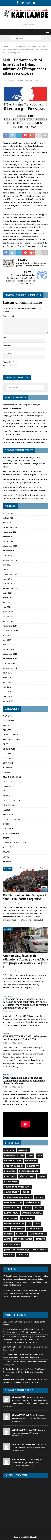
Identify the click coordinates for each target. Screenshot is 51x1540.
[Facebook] (17, 3)
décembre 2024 (10, 527)
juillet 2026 (8, 517)
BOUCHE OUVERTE (11, 739)
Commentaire (9, 316)
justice (27, 1207)
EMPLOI (6, 772)
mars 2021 (7, 578)
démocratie (10, 1176)
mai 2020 (7, 607)
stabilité (40, 1239)
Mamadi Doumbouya (32, 1213)
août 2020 (8, 592)
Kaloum (38, 1207)
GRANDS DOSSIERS (12, 777)
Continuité (30, 1160)
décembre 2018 (10, 653)
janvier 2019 (8, 649)
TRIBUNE (7, 861)
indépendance (32, 1202)
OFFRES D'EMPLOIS (12, 819)
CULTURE (7, 753)
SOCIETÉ (7, 847)
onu (6, 1228)
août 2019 (7, 635)
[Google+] (28, 3)
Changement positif (14, 1155)
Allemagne (23, 1150)
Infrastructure (12, 1207)
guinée (26, 1192)
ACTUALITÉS (8, 720)
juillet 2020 (8, 597)
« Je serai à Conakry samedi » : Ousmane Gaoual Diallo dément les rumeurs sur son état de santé (25, 1381)
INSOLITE (7, 781)
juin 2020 (7, 602)
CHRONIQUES (9, 748)
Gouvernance (10, 1181)
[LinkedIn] (33, 3)
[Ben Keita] (6, 1433)
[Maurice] (6, 1463)
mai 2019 (7, 644)
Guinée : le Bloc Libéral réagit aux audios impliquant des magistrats (24, 1363)
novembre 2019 (10, 625)
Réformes (21, 1234)
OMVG (37, 1223)
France (42, 1176)
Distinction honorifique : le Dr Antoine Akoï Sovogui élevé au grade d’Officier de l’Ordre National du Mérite (24, 1372)
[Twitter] (22, 3)
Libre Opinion (9, 805)
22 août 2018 (10, 80)
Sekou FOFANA (26, 80)
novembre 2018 (10, 658)
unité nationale (12, 1244)
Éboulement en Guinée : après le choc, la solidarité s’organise (25, 897)
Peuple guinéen (34, 1228)
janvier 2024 (8, 541)
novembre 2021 (10, 574)
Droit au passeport (28, 1171)
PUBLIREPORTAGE (11, 833)
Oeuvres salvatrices (14, 1223)
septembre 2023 (10, 560)
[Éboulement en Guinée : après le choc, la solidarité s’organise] (25, 879)
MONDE (6, 809)
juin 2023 (7, 564)
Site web (7, 353)
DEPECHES (8, 758)
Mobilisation (10, 1218)
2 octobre (9, 1150)
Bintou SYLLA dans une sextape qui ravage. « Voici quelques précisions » (25, 473)
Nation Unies (27, 1218)
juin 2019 (7, 639)
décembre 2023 (10, 545)
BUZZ (5, 744)
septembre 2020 (10, 588)
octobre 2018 (9, 663)
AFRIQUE (7, 725)
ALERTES (7, 730)
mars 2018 (7, 696)
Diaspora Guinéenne (13, 1166)
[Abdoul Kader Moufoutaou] (6, 1448)
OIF (29, 1223)
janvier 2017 (8, 700)
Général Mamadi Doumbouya (18, 1197)
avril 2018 (7, 691)
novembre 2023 (10, 550)
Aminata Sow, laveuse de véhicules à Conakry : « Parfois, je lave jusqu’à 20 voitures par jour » (25, 414)
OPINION (7, 823)
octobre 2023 (9, 555)
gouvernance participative (17, 1187)
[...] (41, 919)
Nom (5, 337)
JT (4, 791)
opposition (17, 1228)
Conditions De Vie (12, 1160)
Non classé (8, 814)
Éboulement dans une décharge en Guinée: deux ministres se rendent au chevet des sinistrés (25, 441)
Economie (7, 767)
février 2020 (8, 616)
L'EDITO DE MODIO (12, 800)
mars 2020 (8, 611)
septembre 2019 (10, 630)
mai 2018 (7, 686)
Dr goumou (9, 1171)
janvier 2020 (8, 621)
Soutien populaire (23, 1239)
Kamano (6, 457)
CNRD (39, 1155)
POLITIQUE (8, 828)
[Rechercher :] (25, 38)
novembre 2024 (10, 531)
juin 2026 (7, 522)
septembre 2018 (10, 668)
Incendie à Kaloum (13, 1202)
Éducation (23, 1254)
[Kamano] (6, 1400)
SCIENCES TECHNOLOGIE (14, 842)
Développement (27, 1176)
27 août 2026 (10, 902)
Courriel (6, 345)
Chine (30, 1155)
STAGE (6, 856)
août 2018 (7, 672)
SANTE (6, 838)
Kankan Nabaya (11, 1213)
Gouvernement (11, 1192)
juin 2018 (7, 682)
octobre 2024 (9, 536)
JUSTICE (6, 795)
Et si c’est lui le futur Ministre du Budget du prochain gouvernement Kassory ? (24, 497)
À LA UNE (7, 715)
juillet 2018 (8, 677)
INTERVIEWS (9, 786)
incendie (40, 1197)
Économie (9, 1254)
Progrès (8, 1234)
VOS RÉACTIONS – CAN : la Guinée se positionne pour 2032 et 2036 (25, 1038)
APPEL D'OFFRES (11, 734)
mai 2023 (7, 569)
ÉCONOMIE (8, 762)
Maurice (6, 495)
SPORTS (6, 852)
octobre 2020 (9, 583)
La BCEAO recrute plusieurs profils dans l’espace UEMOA (24, 489)
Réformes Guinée (37, 1234)
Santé (7, 1239)
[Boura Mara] (6, 1418)
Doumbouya (33, 1166)
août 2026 (8, 513)
